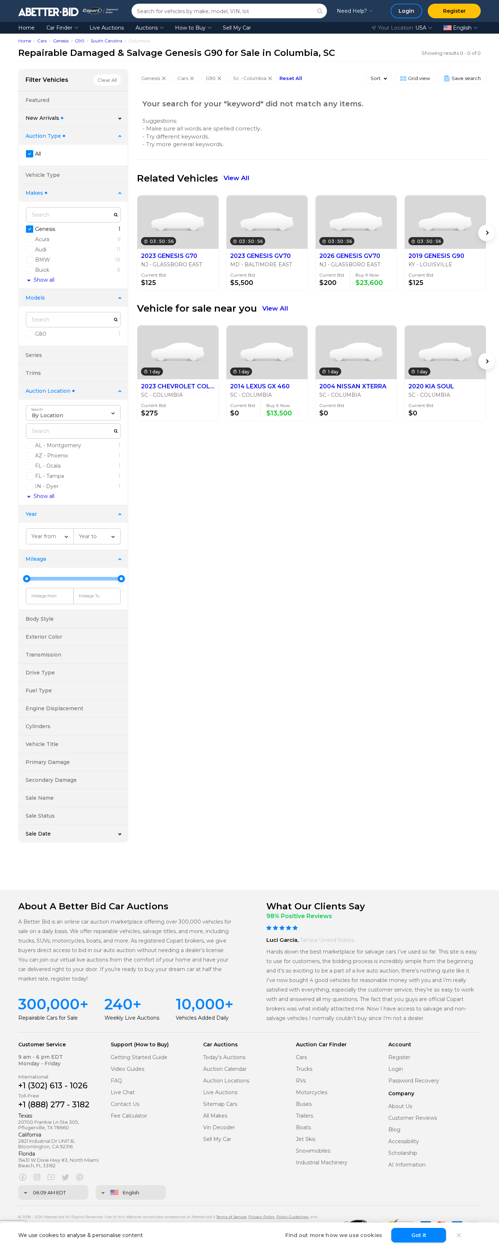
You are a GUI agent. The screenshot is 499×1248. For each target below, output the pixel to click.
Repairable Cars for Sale (48, 1018)
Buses (304, 1104)
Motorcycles (311, 1092)
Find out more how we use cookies (333, 1235)
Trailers (304, 1116)
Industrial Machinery (321, 1163)
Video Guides (127, 1069)
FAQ (116, 1081)
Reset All (290, 78)
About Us (400, 1106)
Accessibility (403, 1141)
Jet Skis (305, 1139)
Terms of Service (231, 1216)
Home (26, 27)
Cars (42, 40)
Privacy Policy (261, 1216)
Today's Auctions (224, 1057)
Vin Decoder (219, 1128)
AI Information (407, 1165)
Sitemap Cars (220, 1104)
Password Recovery (413, 1081)
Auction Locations (226, 1081)
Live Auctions (106, 27)
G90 (79, 40)
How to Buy (190, 27)
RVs (301, 1081)
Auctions (147, 27)
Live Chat (123, 1092)
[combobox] (73, 413)
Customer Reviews (412, 1118)
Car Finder (59, 27)
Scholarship (402, 1153)
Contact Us (125, 1104)
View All (237, 178)
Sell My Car (237, 27)
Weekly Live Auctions (131, 1018)
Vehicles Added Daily (202, 1018)
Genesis (61, 40)
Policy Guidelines (293, 1216)
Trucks (304, 1069)
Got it (418, 1235)
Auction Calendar (225, 1069)
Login (395, 1069)
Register (399, 1057)
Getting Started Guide (139, 1057)
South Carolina (106, 40)
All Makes (215, 1116)
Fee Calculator (129, 1116)
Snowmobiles (313, 1151)
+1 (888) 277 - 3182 (53, 1105)
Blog (394, 1130)
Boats (303, 1128)
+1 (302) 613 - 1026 (53, 1086)
